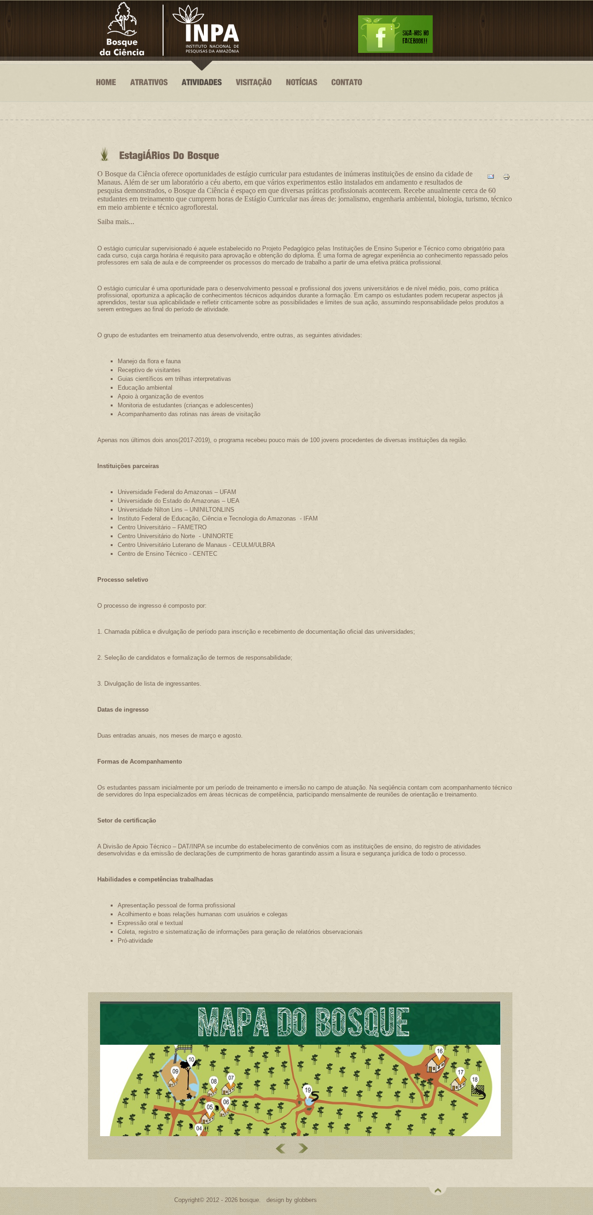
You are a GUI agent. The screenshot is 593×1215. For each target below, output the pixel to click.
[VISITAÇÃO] (254, 94)
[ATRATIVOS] (149, 94)
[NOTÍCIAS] (301, 94)
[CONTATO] (346, 94)
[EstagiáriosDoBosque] (167, 155)
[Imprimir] (506, 179)
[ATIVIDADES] (202, 94)
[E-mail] (491, 179)
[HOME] (106, 94)
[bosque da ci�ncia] (395, 52)
